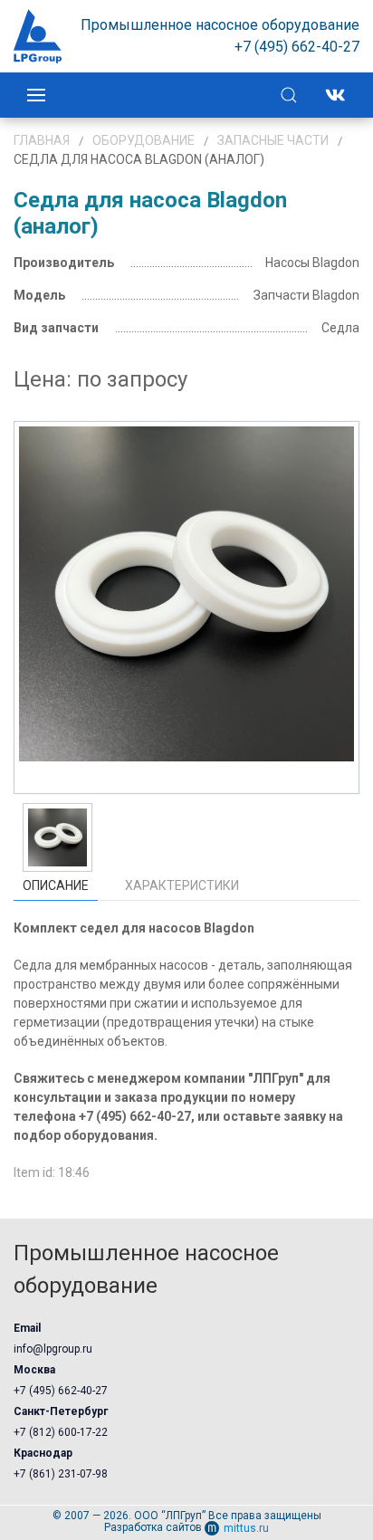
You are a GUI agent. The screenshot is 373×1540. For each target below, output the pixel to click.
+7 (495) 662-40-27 (61, 1390)
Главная (42, 140)
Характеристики (182, 885)
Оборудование (143, 140)
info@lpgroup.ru (53, 1349)
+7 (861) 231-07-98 (61, 1474)
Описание (56, 885)
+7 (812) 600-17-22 (61, 1432)
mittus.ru (246, 1528)
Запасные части (273, 140)
